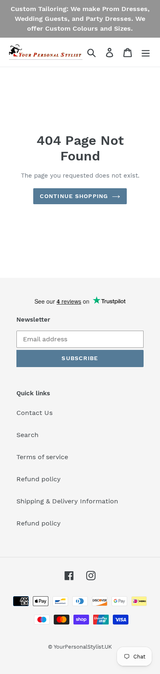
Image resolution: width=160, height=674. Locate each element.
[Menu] (146, 52)
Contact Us (34, 413)
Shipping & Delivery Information (67, 501)
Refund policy (38, 479)
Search (27, 435)
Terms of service (42, 457)
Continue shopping (74, 196)
